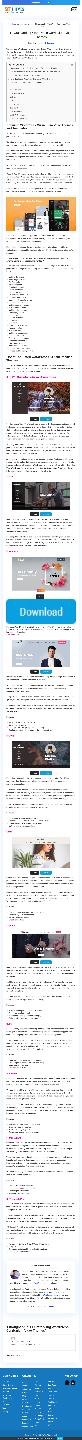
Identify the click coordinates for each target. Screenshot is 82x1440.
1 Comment (49, 43)
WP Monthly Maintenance (7, 1396)
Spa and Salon (51, 1410)
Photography (53, 1392)
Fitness (38, 1385)
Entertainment (27, 1426)
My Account (49, 2)
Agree (60, 1438)
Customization (7, 1385)
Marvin (16, 97)
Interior (37, 1402)
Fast (36, 1382)
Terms (4, 1408)
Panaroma (18, 112)
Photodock (18, 90)
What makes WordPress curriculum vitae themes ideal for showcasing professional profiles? (37, 73)
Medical (38, 1412)
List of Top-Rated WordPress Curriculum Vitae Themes (31, 79)
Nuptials (17, 104)
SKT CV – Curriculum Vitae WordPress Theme (32, 83)
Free (37, 1388)
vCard (16, 86)
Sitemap (5, 1405)
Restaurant (52, 1405)
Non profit (51, 1382)
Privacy (5, 1412)
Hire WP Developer (9, 1388)
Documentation (34, 2)
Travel (50, 1422)
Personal (51, 1388)
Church (25, 1403)
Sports (50, 1415)
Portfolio (51, 1399)
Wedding (51, 1425)
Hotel (37, 1395)
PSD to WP (6, 1392)
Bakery (25, 1392)
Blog (4, 1401)
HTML (37, 1399)
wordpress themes (25, 24)
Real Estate (52, 1402)
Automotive (26, 1389)
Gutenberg (39, 1392)
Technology (52, 1418)
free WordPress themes (48, 1295)
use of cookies (51, 1438)
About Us (6, 1382)
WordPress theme (41, 1283)
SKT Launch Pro (21, 119)
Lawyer (38, 1405)
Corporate (26, 1409)
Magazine (39, 1409)
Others (24, 1382)
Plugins (51, 1395)
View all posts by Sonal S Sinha (41, 1307)
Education (26, 1423)
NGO (37, 1426)
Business (25, 1399)
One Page (52, 1385)
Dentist (25, 1413)
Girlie (16, 101)
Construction (27, 1406)
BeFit (16, 108)
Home (14, 24)
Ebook (24, 1416)
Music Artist (39, 1419)
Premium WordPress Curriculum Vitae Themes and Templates (34, 68)
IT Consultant (20, 115)
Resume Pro (19, 93)
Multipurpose (40, 1416)
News (37, 1422)
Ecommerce (26, 1420)
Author (24, 1386)
